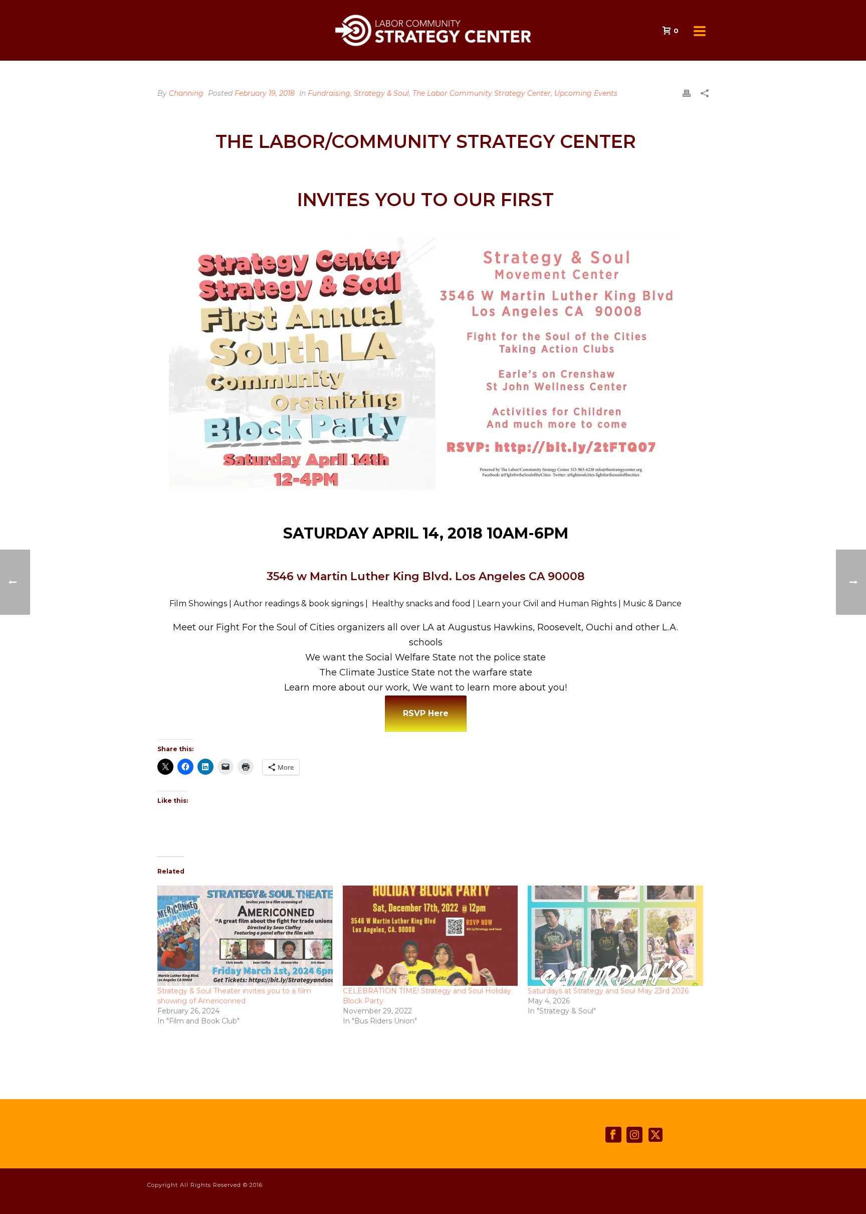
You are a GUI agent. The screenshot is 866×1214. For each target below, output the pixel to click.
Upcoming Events (585, 93)
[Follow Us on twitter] (655, 1135)
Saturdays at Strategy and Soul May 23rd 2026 (608, 990)
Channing (186, 93)
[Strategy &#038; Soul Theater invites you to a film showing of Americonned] (245, 936)
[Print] (687, 93)
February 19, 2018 (265, 93)
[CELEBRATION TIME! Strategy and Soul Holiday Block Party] (430, 936)
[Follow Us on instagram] (634, 1135)
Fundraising (329, 93)
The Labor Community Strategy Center (481, 93)
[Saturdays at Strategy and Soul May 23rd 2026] (615, 936)
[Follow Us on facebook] (613, 1135)
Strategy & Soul (381, 93)
